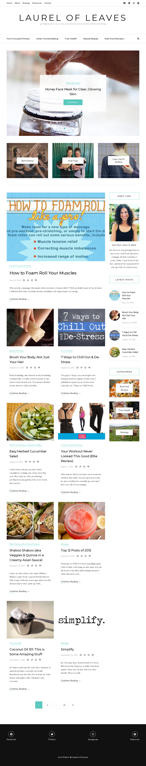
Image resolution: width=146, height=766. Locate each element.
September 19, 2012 (69, 655)
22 (64, 705)
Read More (73, 102)
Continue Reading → (19, 299)
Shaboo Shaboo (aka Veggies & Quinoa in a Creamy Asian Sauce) (27, 555)
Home (9, 3)
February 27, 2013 (17, 565)
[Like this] (36, 280)
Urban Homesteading (47, 38)
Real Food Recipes (114, 38)
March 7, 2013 (67, 466)
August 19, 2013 (67, 367)
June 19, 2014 (15, 280)
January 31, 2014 (17, 367)
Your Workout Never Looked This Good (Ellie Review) (79, 456)
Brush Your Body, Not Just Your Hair (130, 315)
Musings (26, 3)
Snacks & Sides (35, 445)
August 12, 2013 (16, 462)
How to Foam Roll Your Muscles (43, 273)
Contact (47, 3)
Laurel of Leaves (73, 18)
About (17, 3)
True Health (70, 38)
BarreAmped (27, 160)
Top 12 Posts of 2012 (76, 550)
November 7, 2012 (17, 660)
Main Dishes (15, 544)
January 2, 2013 (68, 556)
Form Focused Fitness (18, 38)
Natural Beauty (90, 38)
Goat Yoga (73, 160)
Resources (37, 3)
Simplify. (67, 649)
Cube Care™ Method (118, 160)
